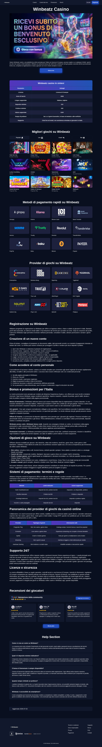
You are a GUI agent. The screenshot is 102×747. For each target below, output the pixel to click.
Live (39, 137)
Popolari (18, 137)
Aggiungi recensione (83, 598)
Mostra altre (51, 626)
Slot (81, 137)
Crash (60, 137)
